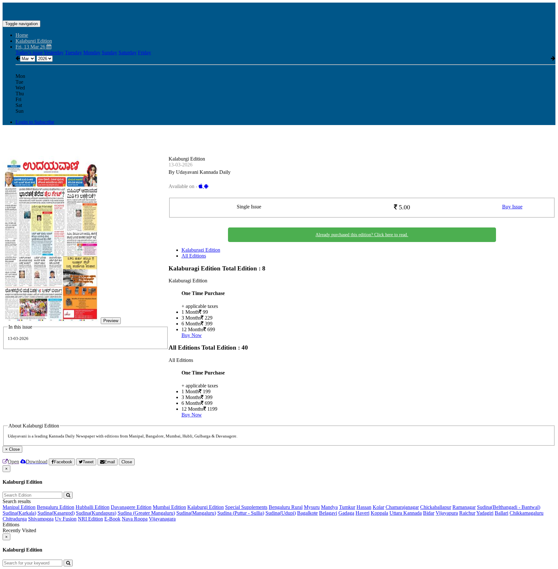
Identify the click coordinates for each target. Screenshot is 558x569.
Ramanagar (464, 507)
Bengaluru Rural (286, 507)
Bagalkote (307, 513)
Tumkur (347, 507)
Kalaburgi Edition (205, 507)
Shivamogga (41, 519)
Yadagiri (484, 513)
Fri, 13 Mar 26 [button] (31, 46)
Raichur (467, 513)
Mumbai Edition (169, 507)
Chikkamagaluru (526, 513)
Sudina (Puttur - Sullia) (240, 513)
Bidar (428, 513)
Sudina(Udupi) (280, 513)
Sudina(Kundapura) (96, 513)
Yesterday (54, 52)
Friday (144, 52)
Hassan (363, 507)
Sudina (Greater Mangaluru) (146, 513)
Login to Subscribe (35, 122)
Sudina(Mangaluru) (196, 513)
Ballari (501, 513)
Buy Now (191, 335)
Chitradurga (15, 519)
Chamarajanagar (402, 507)
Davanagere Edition (131, 507)
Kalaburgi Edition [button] (34, 41)
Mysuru (312, 507)
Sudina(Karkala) (19, 513)
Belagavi (328, 513)
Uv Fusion (66, 519)
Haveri (362, 513)
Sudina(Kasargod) (56, 513)
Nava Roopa (135, 519)
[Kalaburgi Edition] (279, 11)
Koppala (379, 513)
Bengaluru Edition (55, 507)
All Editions (193, 255)
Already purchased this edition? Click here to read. (361, 234)
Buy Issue (512, 206)
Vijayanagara (162, 519)
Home (22, 35)
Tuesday (73, 52)
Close (126, 461)
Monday (91, 52)
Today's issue (29, 52)
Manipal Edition (19, 507)
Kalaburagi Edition (200, 250)
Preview (110, 320)
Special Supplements (246, 507)
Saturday (128, 52)
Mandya (329, 507)
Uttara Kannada (405, 513)
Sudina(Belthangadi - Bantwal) (508, 507)
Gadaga (346, 513)
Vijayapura (447, 513)
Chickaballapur (435, 507)
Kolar (378, 507)
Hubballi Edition (92, 507)
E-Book (112, 519)
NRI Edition (90, 519)
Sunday (109, 52)
